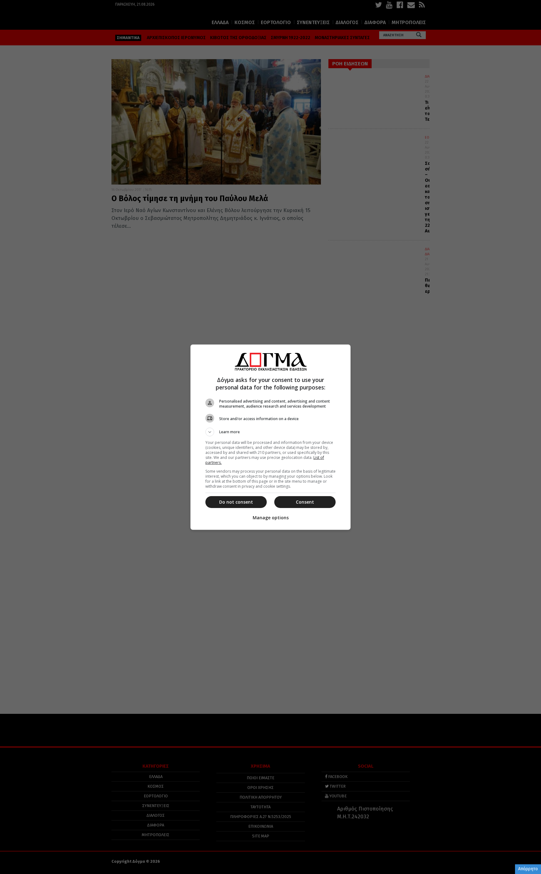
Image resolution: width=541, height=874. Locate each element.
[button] (270, 432)
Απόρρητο (528, 868)
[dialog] (270, 437)
